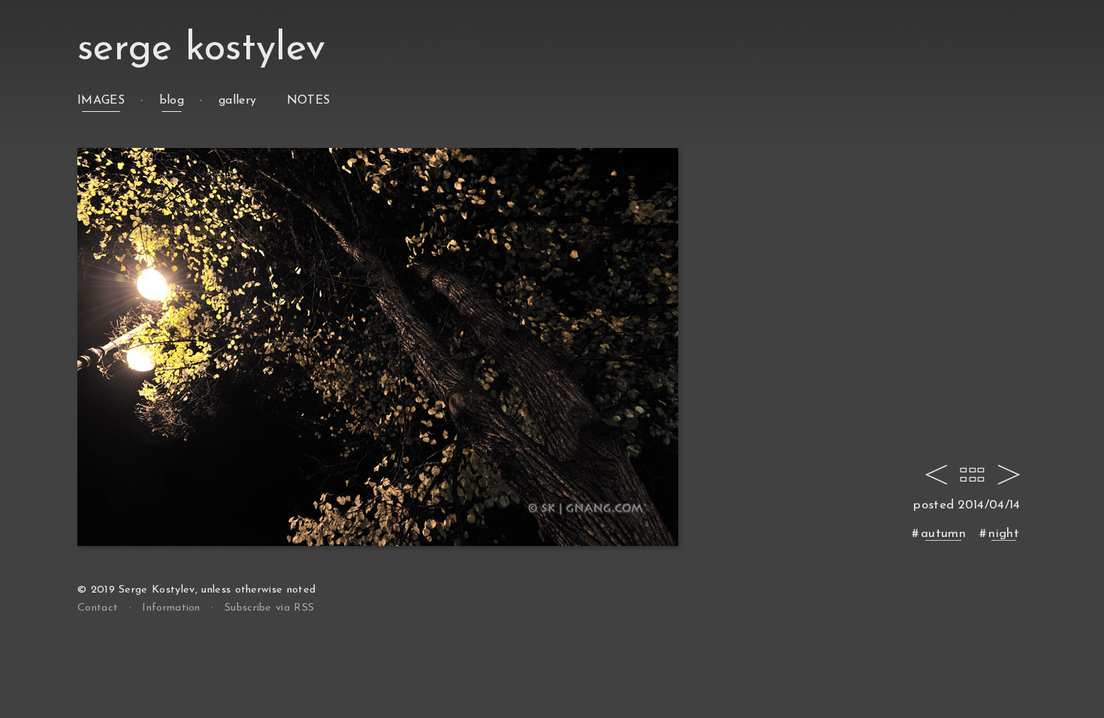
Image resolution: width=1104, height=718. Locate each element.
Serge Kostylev (201, 49)
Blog (171, 101)
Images (101, 101)
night (1003, 533)
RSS (269, 608)
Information (171, 608)
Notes (308, 101)
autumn (943, 533)
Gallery (237, 101)
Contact (97, 608)
